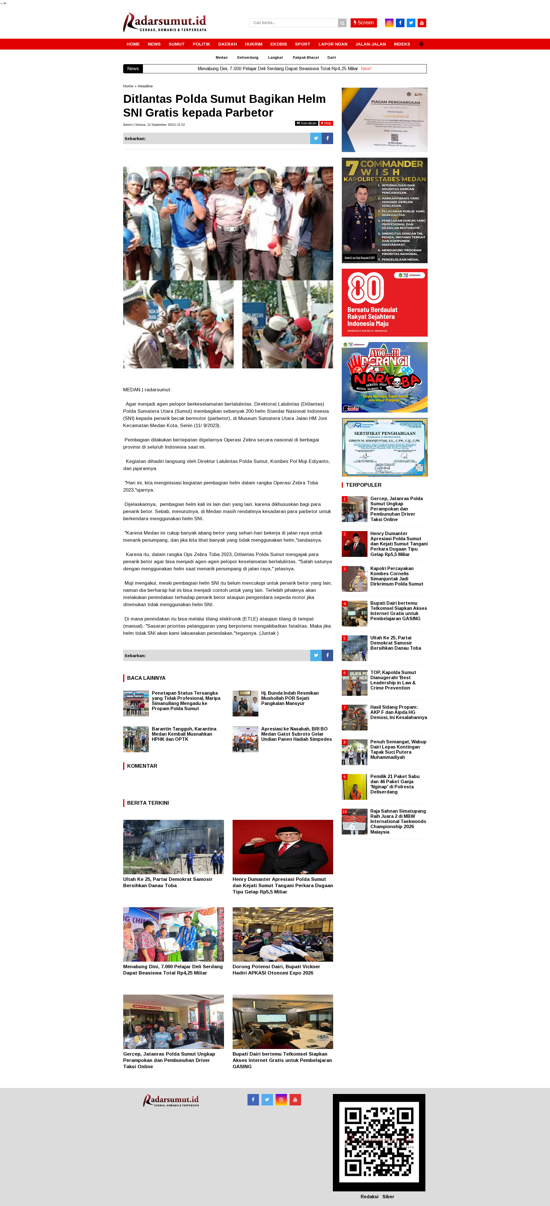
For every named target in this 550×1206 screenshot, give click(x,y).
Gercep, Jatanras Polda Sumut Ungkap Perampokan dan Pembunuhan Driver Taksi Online (169, 1060)
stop (327, 123)
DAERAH (227, 44)
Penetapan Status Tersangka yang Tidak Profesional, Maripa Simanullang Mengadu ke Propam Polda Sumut (186, 701)
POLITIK (201, 44)
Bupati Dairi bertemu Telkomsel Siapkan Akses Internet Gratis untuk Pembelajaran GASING (282, 1060)
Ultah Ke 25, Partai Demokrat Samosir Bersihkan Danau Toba (395, 643)
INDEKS (402, 44)
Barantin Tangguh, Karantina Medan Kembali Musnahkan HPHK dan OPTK (184, 734)
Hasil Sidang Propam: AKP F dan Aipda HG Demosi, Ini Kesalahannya (398, 712)
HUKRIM (253, 44)
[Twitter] (316, 138)
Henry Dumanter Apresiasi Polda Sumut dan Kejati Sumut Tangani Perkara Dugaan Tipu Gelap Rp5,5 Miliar (283, 886)
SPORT (303, 44)
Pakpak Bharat (306, 58)
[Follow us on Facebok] (253, 1099)
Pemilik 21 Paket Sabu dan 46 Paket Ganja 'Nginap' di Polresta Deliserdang (395, 784)
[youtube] (422, 23)
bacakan (308, 123)
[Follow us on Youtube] (295, 1099)
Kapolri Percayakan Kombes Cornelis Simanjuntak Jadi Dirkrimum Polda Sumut (396, 576)
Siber (388, 1196)
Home (128, 86)
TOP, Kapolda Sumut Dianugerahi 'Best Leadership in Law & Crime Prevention (393, 680)
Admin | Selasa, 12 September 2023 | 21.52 (154, 124)
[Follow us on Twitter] (267, 1099)
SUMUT (177, 44)
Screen (365, 22)
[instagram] (389, 23)
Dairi (331, 58)
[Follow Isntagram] (281, 1099)
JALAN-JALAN (370, 44)
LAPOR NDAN (333, 44)
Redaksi (369, 1196)
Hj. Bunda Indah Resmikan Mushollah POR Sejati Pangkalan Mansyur (290, 698)
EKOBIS (278, 44)
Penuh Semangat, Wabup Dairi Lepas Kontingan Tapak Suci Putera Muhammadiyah (398, 749)
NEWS (154, 44)
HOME (133, 44)
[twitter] (411, 23)
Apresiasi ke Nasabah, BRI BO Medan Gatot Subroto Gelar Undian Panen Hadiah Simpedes (296, 734)
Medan (221, 58)
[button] (421, 41)
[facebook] (400, 23)
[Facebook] (327, 138)
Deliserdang (247, 58)
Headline (145, 86)
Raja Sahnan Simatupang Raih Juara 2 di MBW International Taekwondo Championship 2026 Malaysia (398, 821)
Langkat (275, 58)
